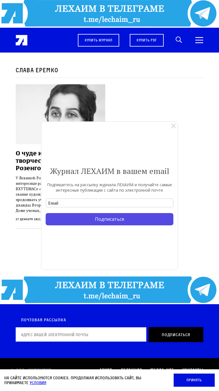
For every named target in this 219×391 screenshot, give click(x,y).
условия (38, 382)
